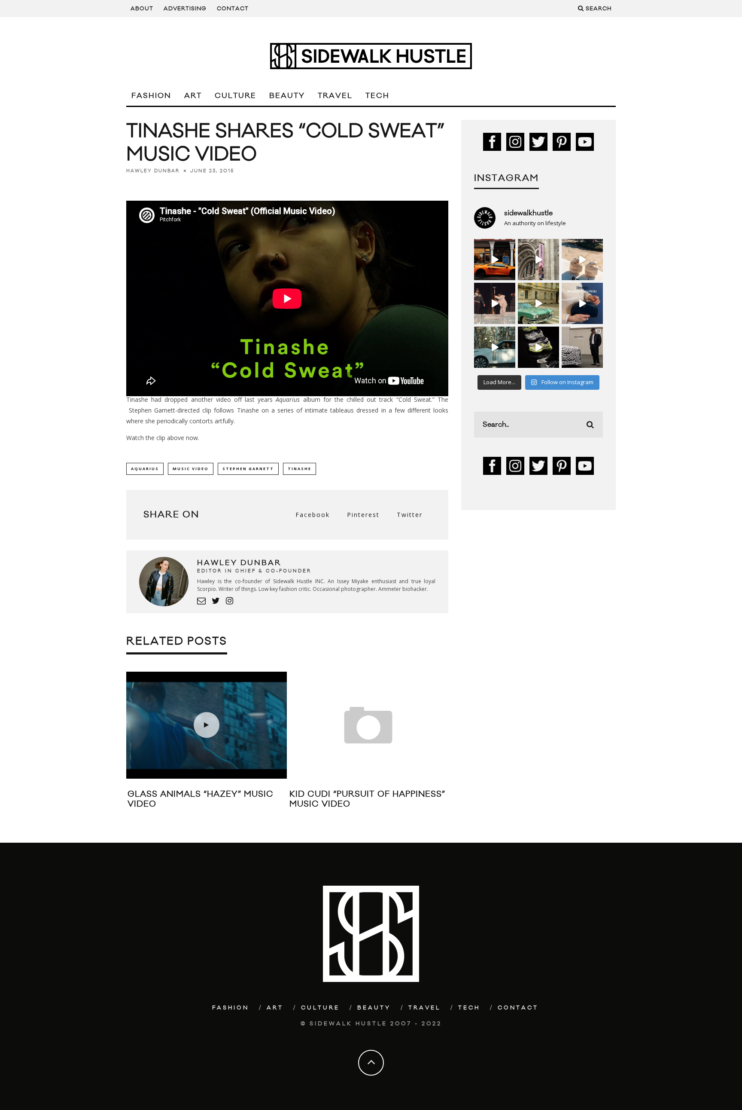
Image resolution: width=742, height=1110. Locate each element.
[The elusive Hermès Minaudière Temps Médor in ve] (582, 303)
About (142, 8)
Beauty (287, 96)
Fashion (151, 96)
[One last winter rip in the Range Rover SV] (494, 347)
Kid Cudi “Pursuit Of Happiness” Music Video (367, 799)
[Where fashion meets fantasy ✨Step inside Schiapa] (538, 259)
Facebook (312, 515)
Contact (233, 8)
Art (193, 96)
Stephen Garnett (248, 468)
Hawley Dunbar (153, 171)
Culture (235, 96)
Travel (335, 96)
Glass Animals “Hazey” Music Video (201, 799)
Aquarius (145, 468)
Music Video (191, 468)
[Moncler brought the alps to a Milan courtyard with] (538, 303)
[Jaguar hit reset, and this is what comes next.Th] (582, 347)
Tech (377, 96)
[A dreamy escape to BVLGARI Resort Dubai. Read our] (582, 259)
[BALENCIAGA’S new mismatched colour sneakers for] (538, 347)
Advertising (185, 8)
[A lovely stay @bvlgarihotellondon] (494, 259)
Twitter (410, 515)
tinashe (299, 468)
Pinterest (363, 515)
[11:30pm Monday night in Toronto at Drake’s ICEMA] (494, 303)
